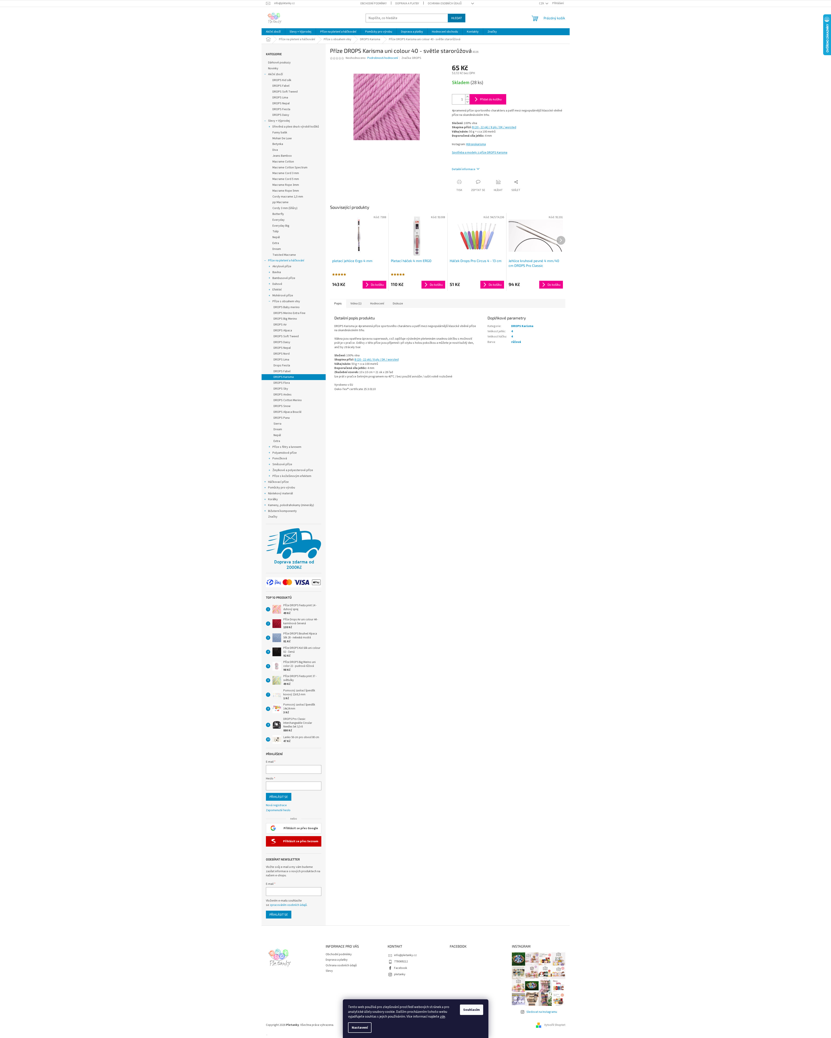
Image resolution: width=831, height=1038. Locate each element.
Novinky (273, 68)
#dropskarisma (476, 144)
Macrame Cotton (283, 161)
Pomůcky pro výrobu (281, 487)
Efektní (277, 289)
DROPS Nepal (281, 103)
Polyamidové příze (284, 453)
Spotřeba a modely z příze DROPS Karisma (479, 152)
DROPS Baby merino (287, 307)
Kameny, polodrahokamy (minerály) (291, 505)
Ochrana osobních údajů (445, 3)
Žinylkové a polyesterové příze (292, 470)
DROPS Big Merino (285, 319)
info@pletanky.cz (405, 955)
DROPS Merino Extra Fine (289, 313)
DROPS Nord (282, 354)
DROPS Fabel (280, 86)
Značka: (411, 58)
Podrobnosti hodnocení (382, 58)
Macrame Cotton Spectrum (289, 167)
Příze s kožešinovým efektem (291, 476)
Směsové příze (282, 464)
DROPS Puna (282, 418)
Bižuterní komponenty (282, 511)
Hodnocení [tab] (377, 303)
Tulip (275, 231)
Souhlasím (471, 1009)
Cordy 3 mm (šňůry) (284, 208)
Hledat (456, 18)
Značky (272, 517)
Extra (275, 243)
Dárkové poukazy (279, 62)
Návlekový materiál (280, 493)
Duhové (277, 284)
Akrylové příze (281, 266)
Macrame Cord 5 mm (285, 179)
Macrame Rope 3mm (285, 185)
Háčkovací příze (278, 482)
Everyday (278, 220)
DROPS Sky (281, 389)
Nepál (276, 237)
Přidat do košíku (491, 99)
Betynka (277, 144)
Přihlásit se (278, 797)
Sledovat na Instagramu (541, 1012)
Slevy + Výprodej (279, 121)
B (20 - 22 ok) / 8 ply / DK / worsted (494, 127)
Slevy (329, 971)
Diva (275, 150)
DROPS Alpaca (283, 330)
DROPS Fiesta (281, 109)
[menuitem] (273, 31)
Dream (276, 249)
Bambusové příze (283, 278)
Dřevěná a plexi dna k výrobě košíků (295, 127)
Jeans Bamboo (282, 156)
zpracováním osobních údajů (288, 905)
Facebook (400, 968)
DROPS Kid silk (281, 80)
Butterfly (278, 214)
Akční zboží (275, 74)
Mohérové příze (282, 295)
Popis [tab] (338, 303)
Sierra (277, 424)
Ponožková (279, 458)
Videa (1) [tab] (356, 303)
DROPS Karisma (284, 377)
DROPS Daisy (280, 115)
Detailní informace (463, 169)
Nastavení (360, 1027)
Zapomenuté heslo (278, 810)
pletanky (399, 974)
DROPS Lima (280, 97)
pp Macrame (280, 202)
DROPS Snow (282, 406)
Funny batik (279, 132)
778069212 (401, 961)
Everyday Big (280, 226)
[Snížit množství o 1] (467, 101)
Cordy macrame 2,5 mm (287, 196)
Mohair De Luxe (282, 138)
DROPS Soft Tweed (285, 92)
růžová (516, 342)
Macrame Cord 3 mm (285, 173)
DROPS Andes (283, 394)
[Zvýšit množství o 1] (467, 96)
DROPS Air (280, 324)
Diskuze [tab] (398, 303)
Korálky (273, 499)
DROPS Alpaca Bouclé (288, 412)
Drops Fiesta (282, 365)
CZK (542, 3)
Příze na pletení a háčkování (286, 260)
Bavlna (276, 272)
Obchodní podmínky (373, 3)
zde (442, 1016)
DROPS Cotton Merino (288, 400)
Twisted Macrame (284, 255)
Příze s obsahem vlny (286, 301)
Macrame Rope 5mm (285, 191)
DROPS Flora (282, 383)
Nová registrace (276, 805)
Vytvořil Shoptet (554, 1025)
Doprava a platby (407, 3)
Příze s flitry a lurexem (286, 447)
